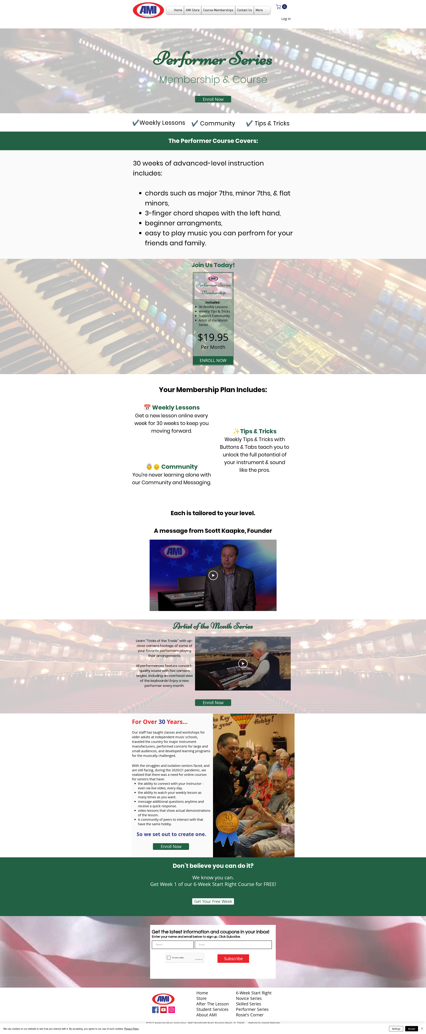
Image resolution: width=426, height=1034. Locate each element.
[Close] (422, 1028)
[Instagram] (171, 1010)
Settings (396, 1028)
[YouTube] (163, 1010)
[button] (218, 10)
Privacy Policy (131, 1028)
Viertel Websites (271, 1023)
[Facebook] (155, 1010)
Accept (411, 1028)
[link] (282, 6)
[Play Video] (213, 575)
